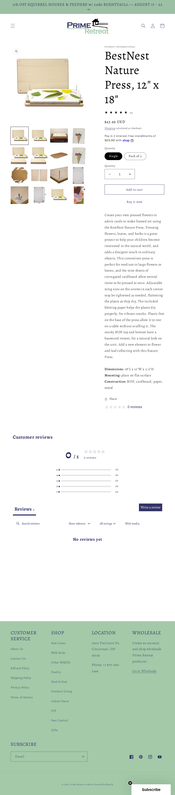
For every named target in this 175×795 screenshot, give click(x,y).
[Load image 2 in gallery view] (39, 136)
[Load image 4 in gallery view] (79, 136)
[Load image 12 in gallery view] (79, 175)
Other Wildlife (60, 662)
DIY (54, 711)
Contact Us (18, 659)
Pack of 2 (135, 156)
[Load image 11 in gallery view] (59, 175)
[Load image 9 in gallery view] (19, 175)
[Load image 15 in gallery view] (59, 195)
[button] (13, 26)
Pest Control (59, 720)
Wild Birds (58, 653)
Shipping (110, 128)
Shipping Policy (21, 678)
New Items (58, 643)
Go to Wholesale (144, 671)
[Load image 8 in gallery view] (79, 156)
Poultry (56, 672)
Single (113, 156)
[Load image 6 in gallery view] (39, 156)
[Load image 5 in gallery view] (19, 156)
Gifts (54, 730)
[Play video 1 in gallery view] (79, 195)
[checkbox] (132, 523)
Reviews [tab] (24, 509)
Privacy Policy (20, 687)
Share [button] (113, 399)
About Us (17, 649)
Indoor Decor (60, 701)
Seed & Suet (59, 682)
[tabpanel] (87, 553)
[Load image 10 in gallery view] (39, 175)
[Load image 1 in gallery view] (19, 136)
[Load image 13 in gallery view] (19, 195)
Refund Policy (20, 668)
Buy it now (135, 202)
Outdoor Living (61, 691)
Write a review (150, 507)
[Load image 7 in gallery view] (59, 156)
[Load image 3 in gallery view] (59, 136)
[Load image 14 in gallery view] (39, 195)
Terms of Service (22, 697)
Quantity (110, 166)
